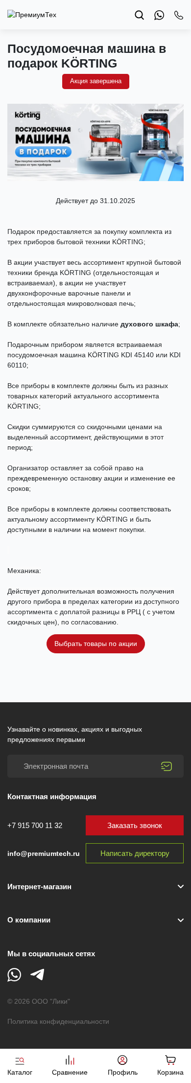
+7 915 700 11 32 (34, 825)
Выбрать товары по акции (95, 643)
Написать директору (134, 853)
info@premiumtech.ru (43, 853)
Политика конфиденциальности (58, 1021)
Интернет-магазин (39, 886)
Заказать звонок (134, 825)
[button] (95, 920)
